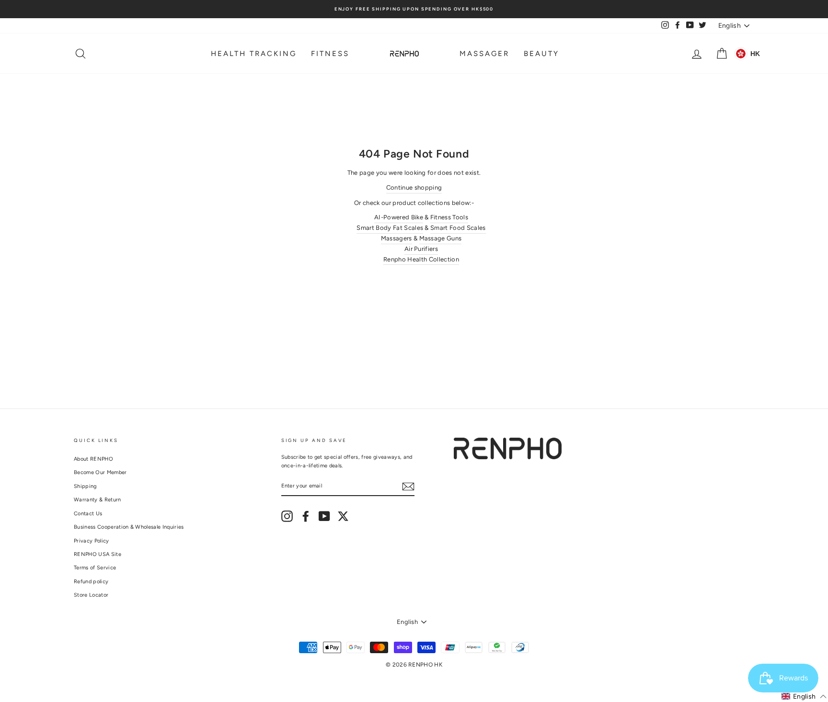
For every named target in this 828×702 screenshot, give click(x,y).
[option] (414, 9)
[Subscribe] (408, 486)
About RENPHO (93, 459)
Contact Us (88, 513)
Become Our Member (100, 472)
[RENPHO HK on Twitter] (343, 516)
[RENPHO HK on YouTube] (324, 516)
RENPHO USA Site (97, 554)
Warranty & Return (97, 500)
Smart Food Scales (458, 227)
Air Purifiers (421, 248)
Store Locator (91, 595)
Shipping (85, 486)
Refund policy (91, 581)
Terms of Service (95, 568)
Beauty (541, 53)
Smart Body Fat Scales (389, 227)
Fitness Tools (449, 217)
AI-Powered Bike (398, 217)
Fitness (330, 53)
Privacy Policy (91, 541)
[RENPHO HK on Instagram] (287, 516)
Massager (484, 53)
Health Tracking (254, 53)
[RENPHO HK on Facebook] (305, 516)
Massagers (396, 238)
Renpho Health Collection (421, 259)
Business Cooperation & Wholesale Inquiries (129, 527)
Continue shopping (414, 187)
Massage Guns (440, 238)
